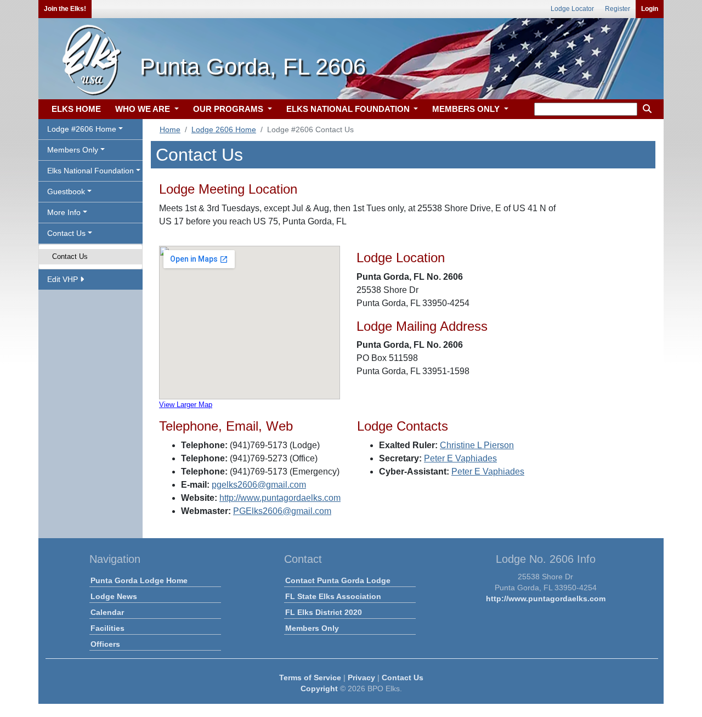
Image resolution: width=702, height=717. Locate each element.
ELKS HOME (76, 109)
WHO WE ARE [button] (143, 109)
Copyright (319, 688)
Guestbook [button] (66, 191)
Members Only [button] (72, 149)
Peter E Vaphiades (460, 458)
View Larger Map (185, 404)
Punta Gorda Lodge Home (139, 580)
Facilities (107, 628)
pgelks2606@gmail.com (259, 484)
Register (617, 9)
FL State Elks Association (333, 596)
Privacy (361, 677)
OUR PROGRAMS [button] (229, 109)
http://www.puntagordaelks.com (280, 498)
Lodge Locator (572, 9)
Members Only (312, 628)
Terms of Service (310, 677)
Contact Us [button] (66, 233)
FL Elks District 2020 (323, 612)
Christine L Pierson (477, 445)
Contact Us (70, 256)
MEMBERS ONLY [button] (467, 109)
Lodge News (113, 596)
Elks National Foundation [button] (90, 170)
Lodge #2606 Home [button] (81, 129)
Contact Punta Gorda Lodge (337, 580)
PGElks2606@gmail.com (282, 511)
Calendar (107, 612)
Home (170, 129)
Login (649, 9)
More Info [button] (64, 212)
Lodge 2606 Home (223, 129)
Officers (105, 644)
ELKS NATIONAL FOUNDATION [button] (349, 109)
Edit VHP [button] (63, 279)
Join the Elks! (65, 9)
